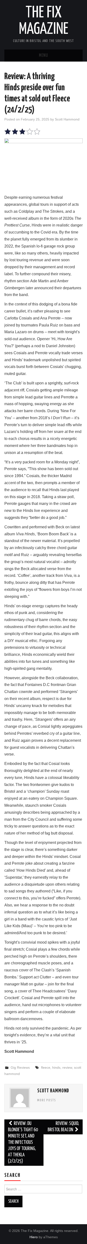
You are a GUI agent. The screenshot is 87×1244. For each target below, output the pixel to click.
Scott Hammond (67, 119)
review (67, 1067)
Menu (43, 55)
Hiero (33, 1237)
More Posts (46, 1100)
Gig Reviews (20, 1067)
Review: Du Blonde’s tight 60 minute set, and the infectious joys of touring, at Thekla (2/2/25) (23, 1142)
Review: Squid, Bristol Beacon (63, 1126)
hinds (56, 1067)
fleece (45, 1067)
